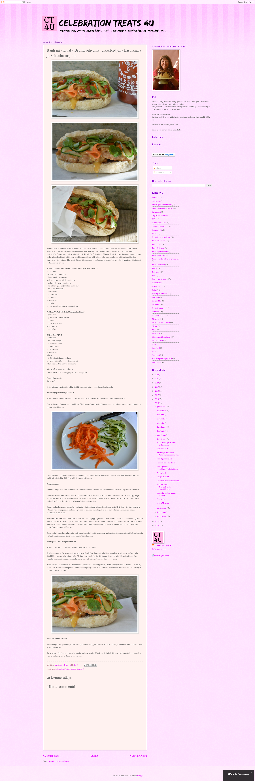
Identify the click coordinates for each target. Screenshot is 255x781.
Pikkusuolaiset (157, 340)
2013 (157, 525)
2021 (157, 378)
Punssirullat (161, 499)
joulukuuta (161, 406)
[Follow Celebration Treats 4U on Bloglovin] (163, 156)
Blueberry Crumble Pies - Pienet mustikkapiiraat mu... (168, 453)
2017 (157, 395)
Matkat (154, 326)
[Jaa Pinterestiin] (95, 665)
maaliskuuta (162, 508)
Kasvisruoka (156, 286)
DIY (153, 219)
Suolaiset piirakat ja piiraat (162, 358)
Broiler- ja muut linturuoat (74, 669)
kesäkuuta (161, 431)
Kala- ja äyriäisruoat (159, 279)
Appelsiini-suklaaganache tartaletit (166, 494)
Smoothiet (156, 355)
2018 (157, 391)
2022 (157, 374)
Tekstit (158, 168)
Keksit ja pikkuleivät (159, 293)
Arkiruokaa (59, 669)
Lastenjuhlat (156, 300)
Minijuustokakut (163, 476)
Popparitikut (161, 473)
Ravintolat (156, 348)
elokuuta (160, 423)
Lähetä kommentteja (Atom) (58, 761)
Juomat (154, 268)
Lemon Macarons (163, 503)
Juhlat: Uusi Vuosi (158, 255)
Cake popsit (156, 212)
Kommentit (159, 172)
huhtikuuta (161, 439)
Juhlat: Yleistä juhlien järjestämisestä (165, 258)
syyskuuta (161, 418)
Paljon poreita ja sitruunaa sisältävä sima (166, 443)
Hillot (154, 233)
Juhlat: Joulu (156, 244)
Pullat (154, 344)
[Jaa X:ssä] (90, 665)
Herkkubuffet (157, 230)
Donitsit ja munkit (158, 222)
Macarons (155, 319)
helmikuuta (161, 512)
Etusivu (95, 755)
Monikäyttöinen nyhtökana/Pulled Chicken (167, 467)
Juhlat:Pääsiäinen (158, 264)
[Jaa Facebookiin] (93, 665)
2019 (157, 387)
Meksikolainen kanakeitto (166, 462)
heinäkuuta (161, 427)
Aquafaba (155, 197)
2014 (157, 521)
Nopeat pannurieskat (164, 458)
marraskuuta (162, 410)
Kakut (154, 275)
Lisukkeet (155, 311)
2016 (157, 399)
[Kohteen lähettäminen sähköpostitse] (85, 665)
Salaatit (155, 351)
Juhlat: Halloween (158, 240)
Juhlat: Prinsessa (158, 248)
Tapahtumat (156, 362)
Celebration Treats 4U (163, 545)
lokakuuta (161, 414)
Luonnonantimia (158, 315)
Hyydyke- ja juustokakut (161, 237)
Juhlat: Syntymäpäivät (160, 251)
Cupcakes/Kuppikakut (160, 215)
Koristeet (155, 297)
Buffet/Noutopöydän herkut (162, 208)
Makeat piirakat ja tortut (161, 322)
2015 (157, 403)
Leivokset (155, 304)
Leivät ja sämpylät (158, 308)
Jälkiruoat (155, 272)
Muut (154, 329)
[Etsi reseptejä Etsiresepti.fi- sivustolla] (160, 555)
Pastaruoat (156, 333)
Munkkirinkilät (162, 448)
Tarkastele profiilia (159, 549)
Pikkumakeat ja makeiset (161, 337)
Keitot (154, 290)
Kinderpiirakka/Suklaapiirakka (168, 480)
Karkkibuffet (157, 282)
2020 (157, 382)
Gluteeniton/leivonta (159, 226)
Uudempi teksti (51, 755)
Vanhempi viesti (138, 755)
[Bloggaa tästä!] (87, 665)
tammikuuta (162, 516)
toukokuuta (161, 435)
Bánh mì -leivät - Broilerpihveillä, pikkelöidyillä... (164, 486)
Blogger (140, 775)
